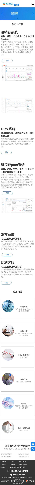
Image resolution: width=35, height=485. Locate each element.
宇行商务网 (3, 464)
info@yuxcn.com (19, 474)
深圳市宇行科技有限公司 (21, 477)
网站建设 (12, 461)
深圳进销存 (22, 467)
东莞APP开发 (22, 461)
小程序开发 (3, 461)
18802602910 (19, 470)
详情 (7, 60)
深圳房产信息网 (23, 464)
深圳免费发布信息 (14, 467)
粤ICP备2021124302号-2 (18, 481)
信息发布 (2, 467)
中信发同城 (12, 464)
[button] (17, 18)
